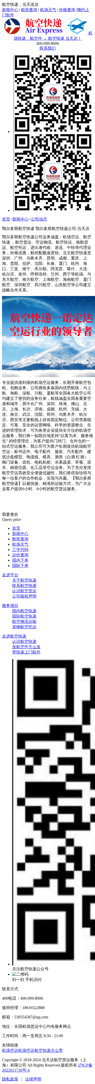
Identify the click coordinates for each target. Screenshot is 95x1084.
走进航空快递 (14, 636)
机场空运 (10, 1050)
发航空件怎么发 (26, 647)
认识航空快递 (24, 641)
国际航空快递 (24, 616)
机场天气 (48, 10)
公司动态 (39, 219)
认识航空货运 (24, 591)
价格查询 (67, 10)
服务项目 (10, 605)
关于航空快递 (24, 580)
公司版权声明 (24, 596)
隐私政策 (10, 1079)
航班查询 (29, 10)
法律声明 (33, 1079)
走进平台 (10, 575)
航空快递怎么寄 (48, 1050)
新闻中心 (10, 10)
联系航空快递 (24, 585)
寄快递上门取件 (26, 652)
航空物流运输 (24, 621)
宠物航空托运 (24, 627)
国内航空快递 (24, 611)
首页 (6, 219)
